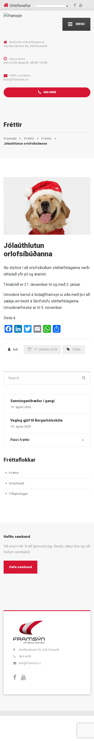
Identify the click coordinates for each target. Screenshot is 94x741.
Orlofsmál (16, 483)
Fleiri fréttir (20, 440)
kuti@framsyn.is (30, 663)
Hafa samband (20, 567)
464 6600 (49, 92)
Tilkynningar (18, 494)
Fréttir (77, 349)
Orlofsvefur (20, 5)
